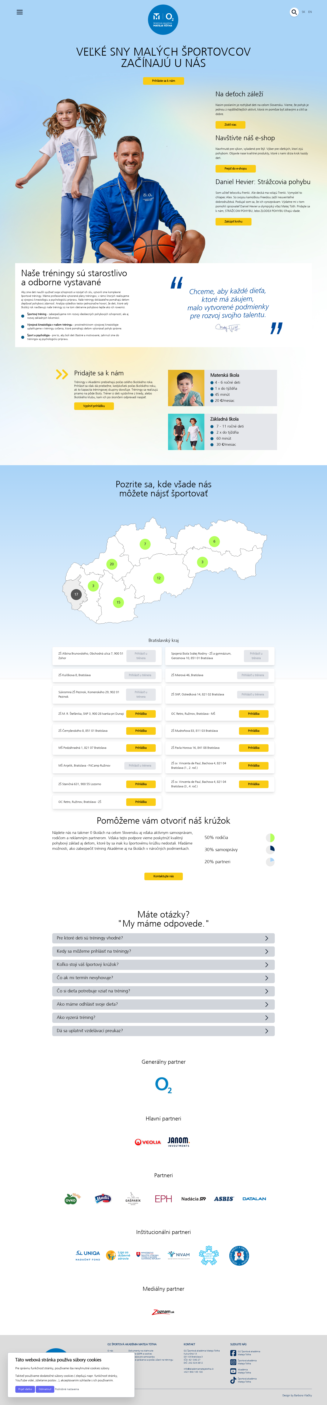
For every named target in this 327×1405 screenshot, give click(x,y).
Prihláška (141, 713)
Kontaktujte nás (163, 876)
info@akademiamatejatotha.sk (199, 1369)
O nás (110, 1351)
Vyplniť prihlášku (94, 406)
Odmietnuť (45, 1389)
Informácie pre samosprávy (141, 1357)
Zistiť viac (230, 124)
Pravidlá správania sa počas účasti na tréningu (150, 1360)
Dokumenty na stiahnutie (140, 1351)
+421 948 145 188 (193, 1372)
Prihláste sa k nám (163, 80)
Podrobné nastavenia (67, 1389)
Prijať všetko (25, 1389)
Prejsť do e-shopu (236, 168)
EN (310, 12)
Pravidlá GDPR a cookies (140, 1354)
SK (303, 12)
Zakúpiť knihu (233, 221)
